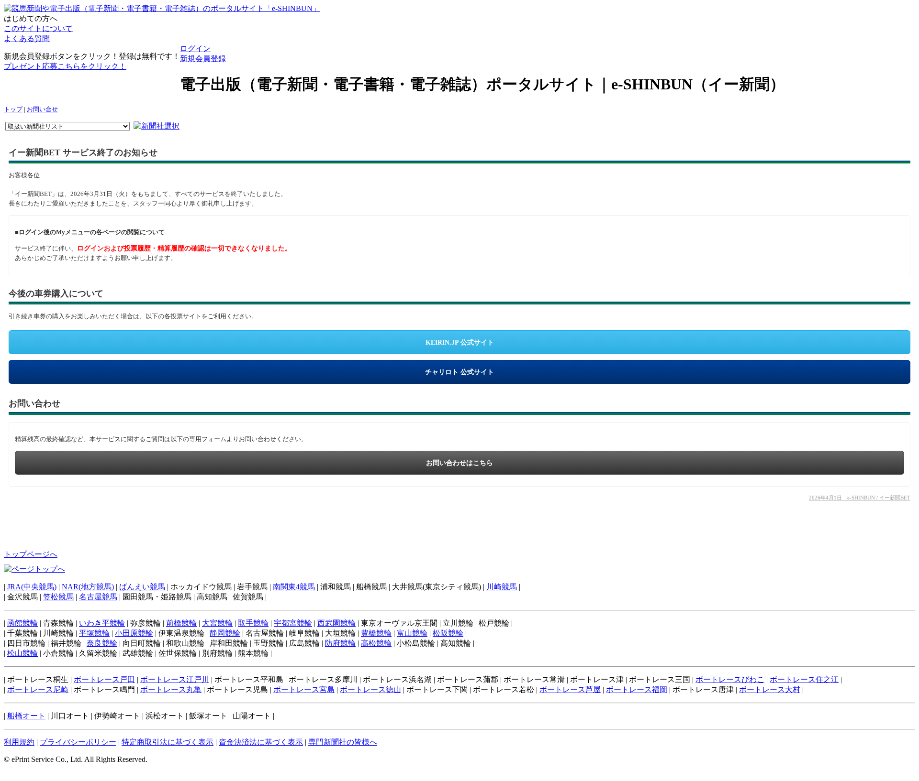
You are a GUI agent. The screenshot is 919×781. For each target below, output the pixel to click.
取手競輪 (253, 623)
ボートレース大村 (769, 689)
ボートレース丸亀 (171, 689)
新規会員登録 (203, 58)
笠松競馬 (58, 597)
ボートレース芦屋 (570, 689)
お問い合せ (42, 109)
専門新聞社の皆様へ (342, 742)
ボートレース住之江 (804, 679)
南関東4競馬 (294, 587)
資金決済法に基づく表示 (261, 742)
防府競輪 (340, 643)
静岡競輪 (225, 633)
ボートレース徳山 (370, 689)
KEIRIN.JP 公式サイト (460, 342)
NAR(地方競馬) (88, 587)
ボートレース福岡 (636, 689)
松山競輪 (22, 653)
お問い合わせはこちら (459, 462)
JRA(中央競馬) (31, 587)
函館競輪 (22, 623)
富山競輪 (412, 633)
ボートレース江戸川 (174, 679)
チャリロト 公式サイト (459, 372)
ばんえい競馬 (142, 587)
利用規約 (19, 742)
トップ (13, 109)
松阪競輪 (448, 633)
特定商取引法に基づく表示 (167, 742)
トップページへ (30, 554)
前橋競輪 (181, 623)
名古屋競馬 (98, 597)
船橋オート (26, 716)
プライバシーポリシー (78, 742)
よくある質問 (27, 38)
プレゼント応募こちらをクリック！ (65, 66)
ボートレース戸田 (104, 679)
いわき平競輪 (102, 623)
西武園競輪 (336, 623)
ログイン (195, 48)
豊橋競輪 (376, 633)
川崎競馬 (501, 587)
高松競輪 (376, 643)
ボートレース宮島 (304, 689)
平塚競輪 (94, 633)
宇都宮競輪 (293, 623)
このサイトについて (38, 28)
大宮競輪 (217, 623)
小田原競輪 (134, 633)
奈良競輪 (102, 643)
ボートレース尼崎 (37, 689)
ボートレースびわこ (729, 679)
